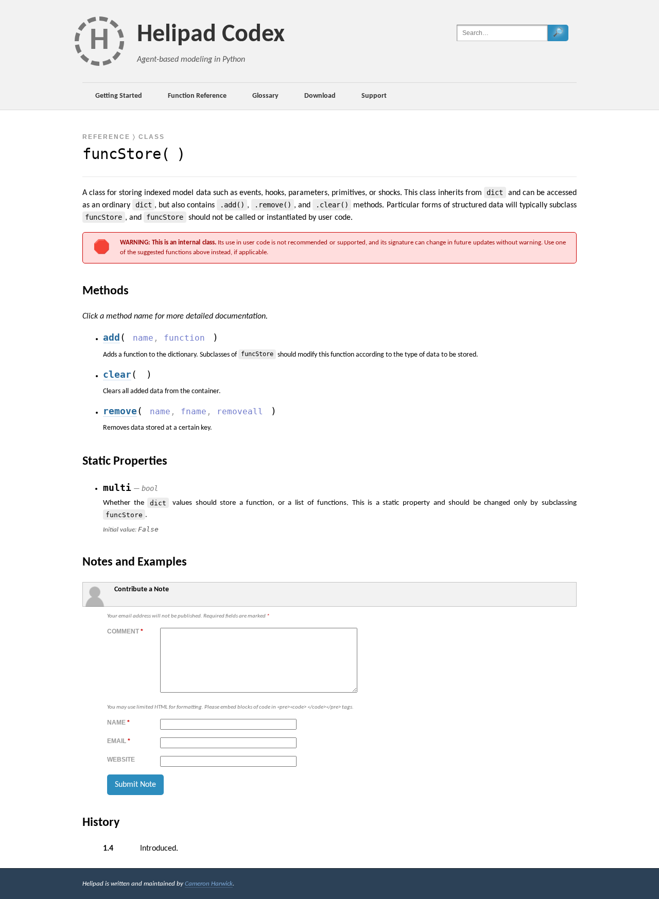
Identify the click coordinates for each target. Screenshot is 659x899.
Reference (106, 136)
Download (320, 96)
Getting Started (118, 96)
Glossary (265, 96)
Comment (125, 631)
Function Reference (197, 96)
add (111, 337)
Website (121, 759)
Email (118, 741)
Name (118, 722)
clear (117, 374)
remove (120, 411)
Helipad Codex (211, 35)
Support (374, 96)
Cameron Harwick (209, 883)
